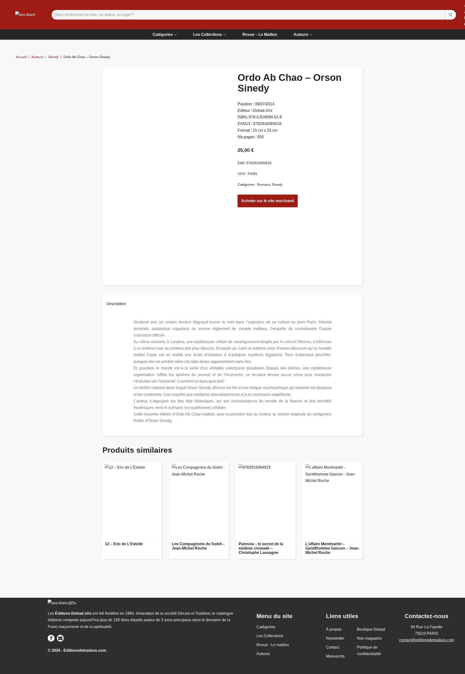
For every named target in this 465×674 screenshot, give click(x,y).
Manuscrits (335, 656)
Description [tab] (116, 304)
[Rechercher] (450, 15)
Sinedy (53, 57)
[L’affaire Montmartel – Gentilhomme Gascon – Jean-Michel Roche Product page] (332, 501)
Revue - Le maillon (272, 645)
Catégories (265, 627)
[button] (175, 34)
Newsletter (335, 638)
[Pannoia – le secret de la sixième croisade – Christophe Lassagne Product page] (266, 501)
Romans (263, 184)
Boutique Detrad (371, 629)
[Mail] (60, 638)
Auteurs (37, 57)
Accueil (21, 57)
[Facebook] (51, 638)
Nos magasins (369, 638)
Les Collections (269, 636)
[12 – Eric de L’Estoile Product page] (132, 501)
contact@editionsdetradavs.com (426, 640)
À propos (333, 629)
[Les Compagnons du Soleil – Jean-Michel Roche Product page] (199, 501)
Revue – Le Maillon (259, 34)
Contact (332, 647)
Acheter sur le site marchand (267, 201)
